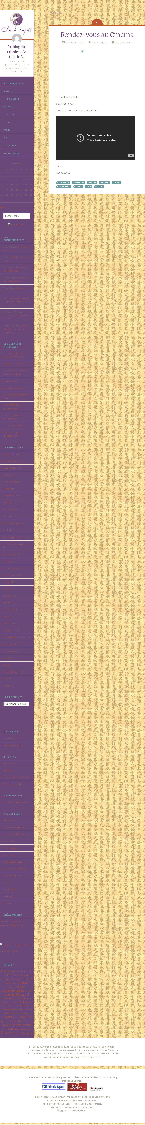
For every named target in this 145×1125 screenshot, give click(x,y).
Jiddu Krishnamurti (11, 554)
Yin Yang (23, 1033)
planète (13, 1021)
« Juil (2, 207)
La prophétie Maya (11, 568)
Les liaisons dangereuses (13, 388)
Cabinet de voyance (11, 738)
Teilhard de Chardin (11, 672)
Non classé (8, 602)
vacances (26, 1029)
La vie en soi (8, 841)
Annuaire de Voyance (9, 951)
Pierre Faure (8, 609)
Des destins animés (11, 509)
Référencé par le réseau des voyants (94, 1077)
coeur (24, 982)
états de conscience (12, 523)
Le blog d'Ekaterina (11, 848)
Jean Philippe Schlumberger (15, 544)
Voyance (8, 106)
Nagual (25, 1013)
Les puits (7, 582)
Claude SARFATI (100, 42)
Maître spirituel (23, 1009)
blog (67, 1110)
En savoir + (9, 145)
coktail (105, 183)
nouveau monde (16, 1016)
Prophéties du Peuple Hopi (14, 637)
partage (5, 1021)
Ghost (117, 183)
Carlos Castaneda (10, 482)
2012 (16, 971)
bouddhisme (19, 975)
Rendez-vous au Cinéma (97, 35)
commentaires (80, 1110)
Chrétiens (7, 502)
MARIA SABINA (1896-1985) (14, 363)
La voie (10, 1005)
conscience (11, 990)
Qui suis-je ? (14, 99)
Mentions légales (72, 1081)
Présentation (8, 630)
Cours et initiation (10, 763)
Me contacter (11, 153)
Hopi (14, 998)
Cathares (7, 488)
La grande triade (17, 1002)
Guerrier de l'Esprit (16, 994)
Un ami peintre (9, 889)
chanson (27, 978)
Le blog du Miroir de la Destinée (16, 52)
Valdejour (7, 903)
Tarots (11, 122)
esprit (25, 990)
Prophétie (28, 1021)
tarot (29, 1024)
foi (31, 991)
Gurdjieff (7, 530)
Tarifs (7, 130)
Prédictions (8, 623)
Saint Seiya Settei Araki (12, 875)
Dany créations (9, 820)
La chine (7, 561)
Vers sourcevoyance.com (10, 921)
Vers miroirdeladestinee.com (12, 925)
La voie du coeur (22, 1005)
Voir (5, 679)
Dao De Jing (8, 770)
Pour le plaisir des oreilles (14, 868)
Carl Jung (7, 475)
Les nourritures (9, 575)
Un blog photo (9, 896)
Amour (21, 971)
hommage (6, 998)
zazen (31, 1033)
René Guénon (9, 651)
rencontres (65, 187)
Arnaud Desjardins (11, 468)
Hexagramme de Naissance (14, 537)
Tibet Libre (7, 882)
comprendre (17, 986)
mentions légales (88, 1100)
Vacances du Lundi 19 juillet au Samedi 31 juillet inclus (15, 301)
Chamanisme (8, 495)
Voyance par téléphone (13, 745)
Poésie (6, 616)
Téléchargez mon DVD (12, 784)
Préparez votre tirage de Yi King (16, 777)
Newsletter (7, 596)
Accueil (7, 91)
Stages (6, 658)
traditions (15, 1028)
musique (17, 1013)
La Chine (5, 1002)
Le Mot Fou (8, 855)
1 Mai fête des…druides (13, 425)
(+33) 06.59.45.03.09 (13, 83)
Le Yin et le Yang (10, 381)
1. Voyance (7, 971)
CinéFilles (79, 183)
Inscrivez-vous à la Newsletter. (16, 802)
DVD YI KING (8, 516)
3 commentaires (123, 42)
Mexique (7, 589)
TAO (25, 1025)
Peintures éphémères (12, 862)
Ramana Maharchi (11, 644)
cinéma (16, 983)
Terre (5, 1029)
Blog (6, 137)
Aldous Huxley (9, 454)
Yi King (6, 685)
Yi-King (11, 114)
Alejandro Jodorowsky (12, 461)
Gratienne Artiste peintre (13, 827)
